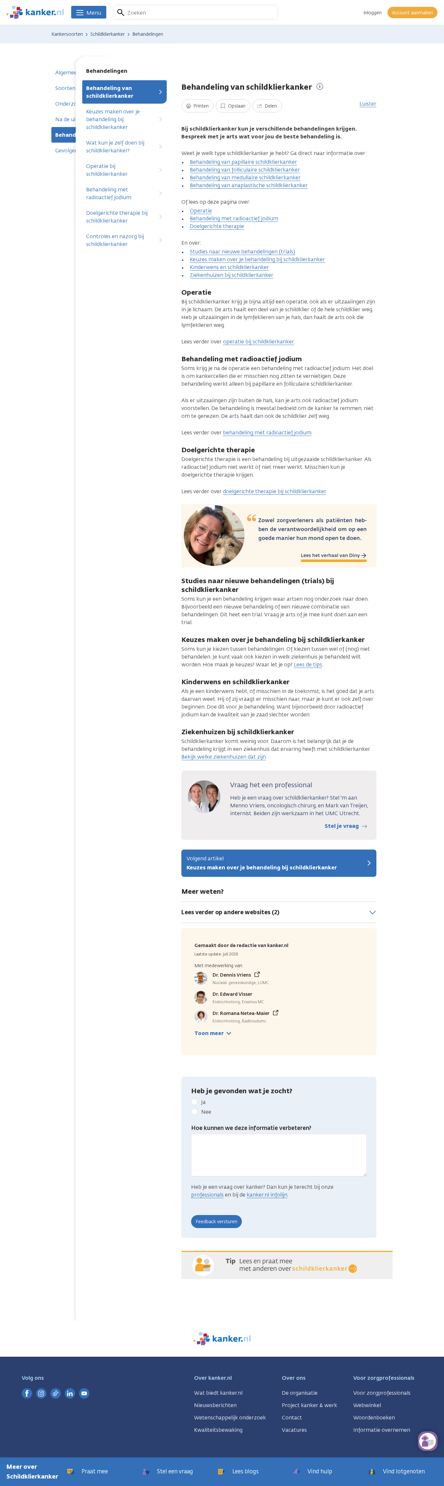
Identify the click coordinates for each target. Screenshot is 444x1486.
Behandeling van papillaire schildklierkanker (243, 162)
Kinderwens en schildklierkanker (229, 267)
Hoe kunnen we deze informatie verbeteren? (251, 1128)
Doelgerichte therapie (217, 226)
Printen (200, 106)
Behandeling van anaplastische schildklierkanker (249, 185)
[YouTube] (84, 1393)
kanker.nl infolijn (267, 1194)
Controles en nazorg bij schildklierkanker (115, 240)
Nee (206, 1111)
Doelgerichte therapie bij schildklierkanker (117, 217)
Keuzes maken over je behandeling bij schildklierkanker (113, 119)
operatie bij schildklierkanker (258, 341)
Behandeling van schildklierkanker (109, 92)
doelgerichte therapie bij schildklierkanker (274, 491)
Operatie (201, 210)
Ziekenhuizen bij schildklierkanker (231, 275)
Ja (203, 1102)
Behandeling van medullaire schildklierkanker (245, 177)
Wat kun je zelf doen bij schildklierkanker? (115, 146)
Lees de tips (308, 664)
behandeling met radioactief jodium (267, 432)
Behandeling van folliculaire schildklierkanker (245, 169)
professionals (207, 1194)
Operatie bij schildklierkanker (107, 170)
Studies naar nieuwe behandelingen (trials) (242, 251)
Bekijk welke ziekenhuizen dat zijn (223, 756)
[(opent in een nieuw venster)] (27, 1393)
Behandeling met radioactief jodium (108, 193)
